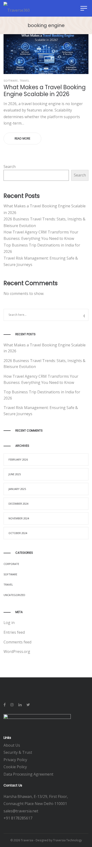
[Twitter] (28, 704)
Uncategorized (14, 595)
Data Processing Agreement (28, 774)
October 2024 (17, 533)
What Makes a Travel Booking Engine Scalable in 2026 (45, 90)
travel (24, 80)
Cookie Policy (16, 766)
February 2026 (18, 459)
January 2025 (17, 489)
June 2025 (14, 474)
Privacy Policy (15, 759)
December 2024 (18, 503)
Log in (9, 622)
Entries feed (14, 632)
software (11, 80)
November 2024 (18, 518)
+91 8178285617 (18, 818)
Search (10, 166)
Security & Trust (18, 752)
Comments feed (17, 642)
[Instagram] (12, 704)
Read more (22, 138)
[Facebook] (5, 704)
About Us (12, 745)
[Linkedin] (20, 704)
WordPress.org (17, 651)
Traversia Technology (67, 840)
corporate (11, 564)
